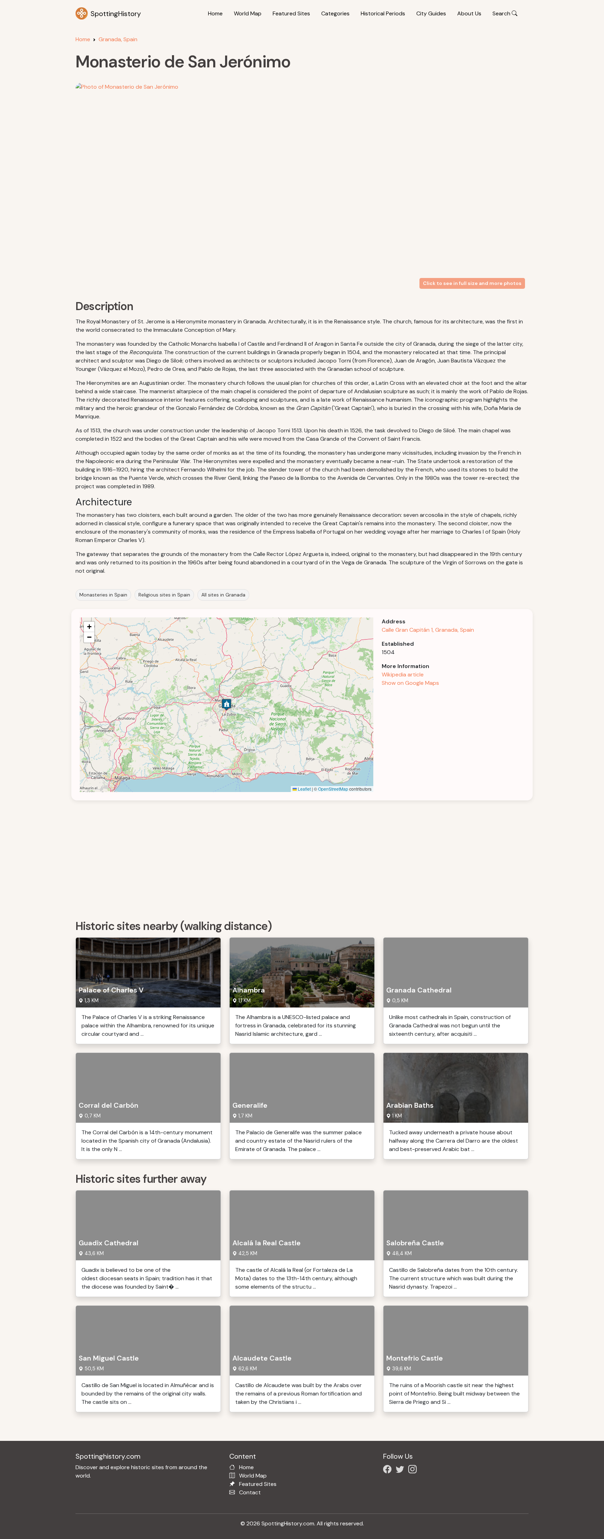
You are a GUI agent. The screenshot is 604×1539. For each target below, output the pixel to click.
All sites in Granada (223, 595)
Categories (335, 13)
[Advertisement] (285, 858)
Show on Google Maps (410, 683)
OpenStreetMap (333, 789)
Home (215, 13)
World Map (247, 13)
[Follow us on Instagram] (413, 1470)
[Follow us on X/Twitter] (401, 1470)
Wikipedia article (403, 674)
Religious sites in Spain (164, 595)
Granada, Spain (118, 39)
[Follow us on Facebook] (388, 1470)
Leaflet (304, 789)
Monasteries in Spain (103, 595)
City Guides (431, 13)
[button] (226, 704)
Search (502, 13)
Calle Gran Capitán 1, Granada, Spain (428, 629)
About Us (469, 13)
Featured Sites (291, 13)
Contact (250, 1492)
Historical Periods (383, 13)
